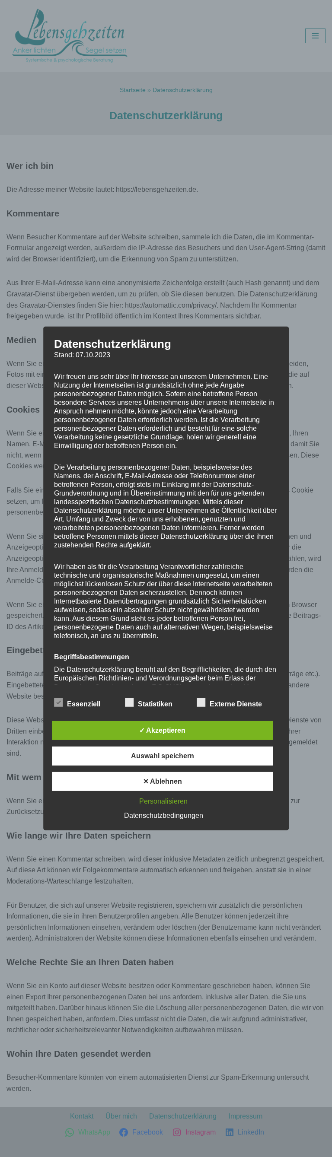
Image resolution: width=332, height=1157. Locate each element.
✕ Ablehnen (162, 781)
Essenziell (83, 704)
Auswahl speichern (162, 756)
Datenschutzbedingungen (163, 815)
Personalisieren (163, 801)
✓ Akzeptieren (162, 730)
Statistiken (155, 704)
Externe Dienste (236, 704)
